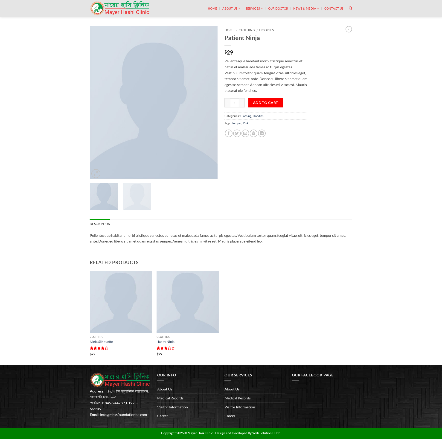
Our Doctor (278, 8)
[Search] (350, 8)
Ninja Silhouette (101, 342)
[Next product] (349, 29)
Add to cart (265, 103)
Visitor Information (172, 407)
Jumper (236, 123)
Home (212, 8)
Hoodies (266, 30)
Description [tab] (100, 224)
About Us (229, 8)
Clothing (247, 30)
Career (162, 415)
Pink (246, 123)
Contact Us (334, 8)
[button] (95, 173)
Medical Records (170, 398)
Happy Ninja (165, 342)
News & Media (304, 8)
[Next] (209, 102)
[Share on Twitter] (237, 133)
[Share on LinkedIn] (262, 133)
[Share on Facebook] (229, 133)
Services (253, 8)
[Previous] (98, 102)
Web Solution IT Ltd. (266, 433)
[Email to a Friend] (245, 133)
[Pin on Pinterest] (253, 133)
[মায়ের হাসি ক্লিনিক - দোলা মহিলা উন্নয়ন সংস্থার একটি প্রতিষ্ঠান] (120, 8)
